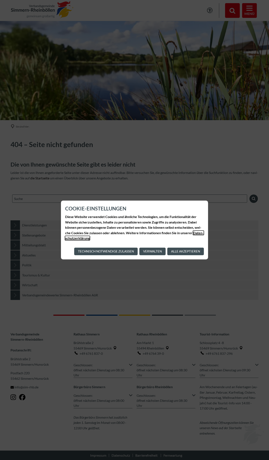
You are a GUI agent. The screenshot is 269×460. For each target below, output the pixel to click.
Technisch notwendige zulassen (106, 251)
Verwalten (152, 251)
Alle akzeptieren (185, 251)
